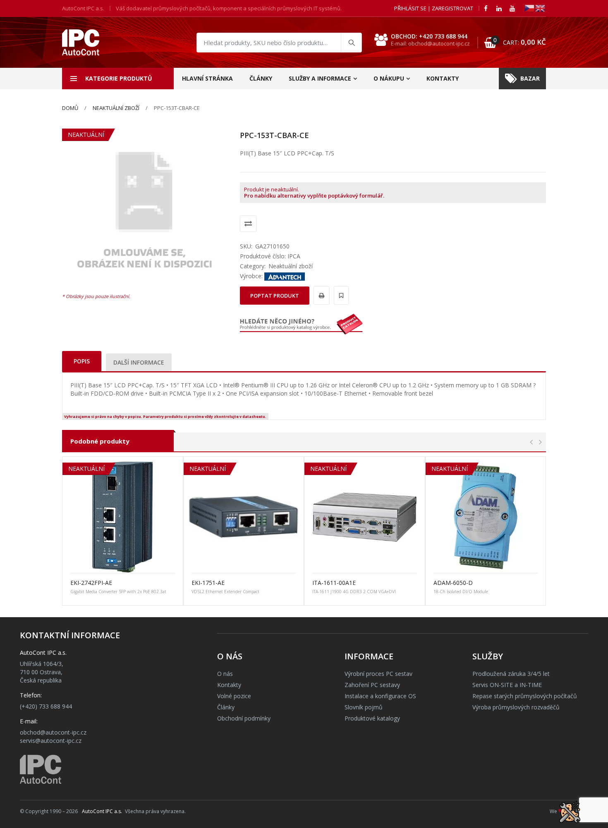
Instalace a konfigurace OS (380, 696)
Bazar (530, 78)
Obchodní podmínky (243, 718)
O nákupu (388, 78)
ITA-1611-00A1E (334, 583)
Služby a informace (320, 78)
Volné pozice (234, 696)
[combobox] (279, 42)
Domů (70, 108)
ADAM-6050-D (453, 583)
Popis (82, 361)
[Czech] (529, 8)
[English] (540, 8)
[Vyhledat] (351, 42)
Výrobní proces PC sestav (378, 674)
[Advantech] (284, 276)
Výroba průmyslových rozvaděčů (516, 707)
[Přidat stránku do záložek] (340, 295)
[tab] (81, 361)
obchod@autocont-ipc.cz (53, 732)
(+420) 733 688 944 (46, 706)
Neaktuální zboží (116, 108)
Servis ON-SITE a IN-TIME (507, 685)
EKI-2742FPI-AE (91, 583)
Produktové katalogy (372, 718)
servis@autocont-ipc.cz (50, 740)
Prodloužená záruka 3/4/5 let (511, 674)
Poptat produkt (274, 295)
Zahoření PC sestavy (372, 685)
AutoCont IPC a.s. (102, 811)
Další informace (138, 362)
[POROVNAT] (248, 223)
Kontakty (442, 78)
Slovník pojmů (364, 707)
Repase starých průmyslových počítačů (524, 696)
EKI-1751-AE (208, 583)
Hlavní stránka (207, 78)
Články (260, 78)
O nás (225, 674)
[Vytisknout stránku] (320, 295)
